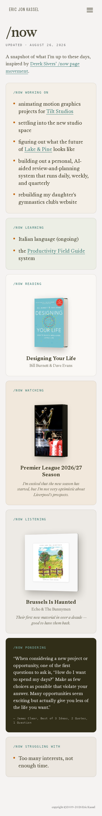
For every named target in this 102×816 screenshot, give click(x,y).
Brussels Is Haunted (51, 602)
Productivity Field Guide (56, 251)
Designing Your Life (51, 358)
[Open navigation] (90, 10)
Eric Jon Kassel (24, 10)
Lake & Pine (38, 149)
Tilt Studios (59, 111)
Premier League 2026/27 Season (51, 471)
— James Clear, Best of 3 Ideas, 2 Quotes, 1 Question (50, 720)
